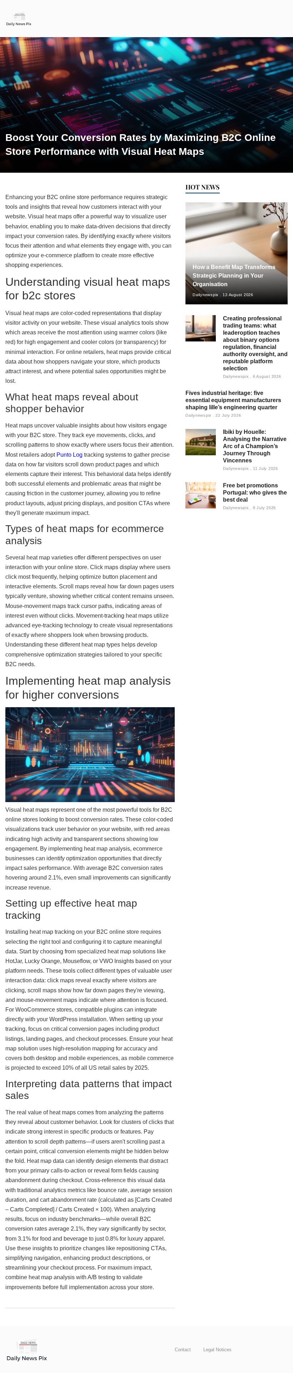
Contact (183, 1349)
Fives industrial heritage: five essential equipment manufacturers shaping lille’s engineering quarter (233, 400)
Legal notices (217, 1349)
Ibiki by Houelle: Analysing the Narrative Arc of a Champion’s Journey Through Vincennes (255, 446)
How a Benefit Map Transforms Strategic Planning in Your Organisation (234, 275)
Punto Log (69, 455)
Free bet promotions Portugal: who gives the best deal (255, 492)
